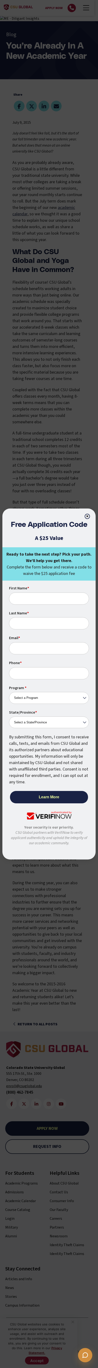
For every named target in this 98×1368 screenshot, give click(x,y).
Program (17, 688)
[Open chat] (85, 1355)
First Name (19, 588)
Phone (15, 663)
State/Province (23, 712)
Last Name (19, 613)
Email (14, 638)
